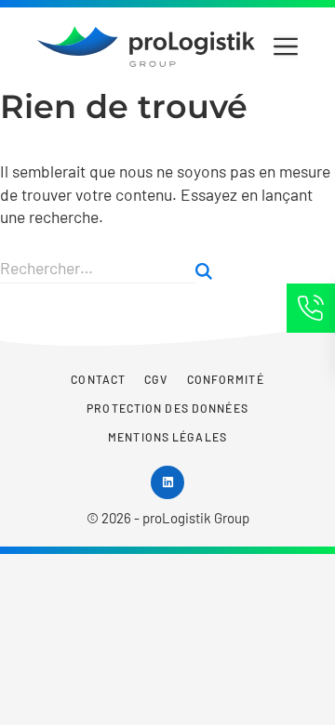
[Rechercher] (203, 271)
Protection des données (167, 408)
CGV (156, 379)
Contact (98, 379)
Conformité (225, 379)
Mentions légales (167, 436)
